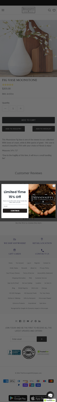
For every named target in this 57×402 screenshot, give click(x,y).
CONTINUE (15, 210)
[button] (50, 395)
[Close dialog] (54, 185)
